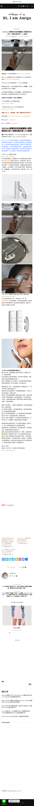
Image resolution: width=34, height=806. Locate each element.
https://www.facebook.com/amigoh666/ (19, 116)
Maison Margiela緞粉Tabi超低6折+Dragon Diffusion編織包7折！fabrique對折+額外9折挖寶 (17, 701)
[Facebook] (18, 6)
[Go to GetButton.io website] (4, 804)
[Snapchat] (27, 6)
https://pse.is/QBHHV (24, 73)
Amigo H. (14, 36)
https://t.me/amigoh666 (12, 79)
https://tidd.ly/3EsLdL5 (8, 156)
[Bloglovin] (25, 6)
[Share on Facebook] (22, 567)
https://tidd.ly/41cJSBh (8, 296)
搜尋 (3, 681)
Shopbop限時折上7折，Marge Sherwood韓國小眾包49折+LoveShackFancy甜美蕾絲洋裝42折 (17, 696)
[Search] (32, 6)
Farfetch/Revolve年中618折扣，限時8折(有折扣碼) (15, 716)
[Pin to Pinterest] (23, 567)
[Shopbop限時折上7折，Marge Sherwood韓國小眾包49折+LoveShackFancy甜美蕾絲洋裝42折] (17, 615)
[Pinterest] (21, 6)
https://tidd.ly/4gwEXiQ (8, 450)
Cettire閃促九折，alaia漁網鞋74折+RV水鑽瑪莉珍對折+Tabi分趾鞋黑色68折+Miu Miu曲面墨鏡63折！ (16, 712)
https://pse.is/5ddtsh (8, 109)
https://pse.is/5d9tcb (8, 103)
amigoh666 (12, 120)
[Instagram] (19, 6)
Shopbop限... (17, 628)
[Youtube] (23, 6)
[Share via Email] (25, 567)
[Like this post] (20, 567)
